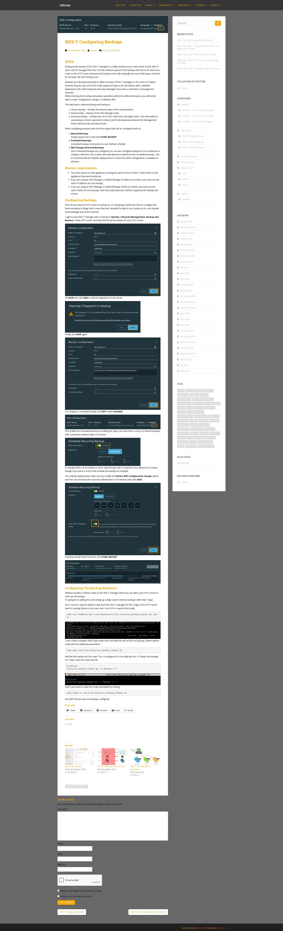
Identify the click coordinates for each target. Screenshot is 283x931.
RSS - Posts (182, 482)
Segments (183, 433)
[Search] (218, 23)
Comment (63, 809)
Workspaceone (205, 446)
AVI (198, 390)
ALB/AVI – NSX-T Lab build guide (197, 110)
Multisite (213, 416)
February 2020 (187, 330)
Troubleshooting (189, 156)
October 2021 (186, 261)
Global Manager (211, 403)
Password (183, 429)
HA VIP (199, 407)
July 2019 (184, 365)
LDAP (181, 412)
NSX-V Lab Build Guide (193, 147)
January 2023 (186, 221)
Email (60, 854)
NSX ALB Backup (73, 766)
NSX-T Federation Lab (192, 136)
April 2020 (185, 324)
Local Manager (185, 416)
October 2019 (186, 347)
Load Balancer (195, 412)
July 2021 (184, 267)
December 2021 (188, 250)
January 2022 (186, 244)
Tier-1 (181, 437)
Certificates (184, 399)
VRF (181, 446)
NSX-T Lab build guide (192, 141)
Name (61, 843)
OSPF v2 (204, 425)
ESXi (210, 399)
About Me (120, 5)
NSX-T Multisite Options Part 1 (112, 766)
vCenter (186, 199)
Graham (93, 50)
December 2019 (188, 336)
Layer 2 (210, 407)
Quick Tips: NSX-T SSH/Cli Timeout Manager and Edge (198, 61)
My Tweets (182, 88)
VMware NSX (165, 5)
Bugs (204, 395)
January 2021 (186, 290)
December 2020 (188, 296)
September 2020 (188, 307)
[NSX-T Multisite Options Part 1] (112, 756)
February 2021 (187, 284)
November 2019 (188, 342)
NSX (184, 173)
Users (211, 437)
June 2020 (185, 313)
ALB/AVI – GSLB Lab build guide (197, 121)
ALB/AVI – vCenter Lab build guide (198, 115)
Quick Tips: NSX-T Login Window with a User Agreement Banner (198, 47)
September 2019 (188, 353)
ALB (189, 390)
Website (61, 864)
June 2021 (185, 273)
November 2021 (188, 256)
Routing (209, 429)
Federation (184, 403)
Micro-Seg (200, 416)
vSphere (200, 5)
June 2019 (185, 370)
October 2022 (186, 233)
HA (189, 407)
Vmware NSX (205, 442)
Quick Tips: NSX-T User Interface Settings (196, 54)
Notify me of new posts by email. (76, 896)
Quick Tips (197, 429)
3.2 (180, 390)
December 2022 (188, 227)
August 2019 (186, 359)
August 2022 (186, 238)
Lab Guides (183, 5)
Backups (69, 786)
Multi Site (183, 420)
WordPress (221, 928)
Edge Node (198, 399)
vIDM (193, 442)
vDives (65, 5)
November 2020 (188, 302)
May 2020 (185, 319)
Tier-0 (215, 433)
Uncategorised (188, 162)
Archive (214, 5)
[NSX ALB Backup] (79, 756)
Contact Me (135, 5)
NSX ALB (182, 425)
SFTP (85, 786)
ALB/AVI (148, 5)
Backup (208, 390)
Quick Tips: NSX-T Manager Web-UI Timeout (198, 68)
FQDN (197, 403)
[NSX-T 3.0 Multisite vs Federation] (144, 756)
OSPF (193, 425)
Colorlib (202, 928)
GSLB (181, 407)
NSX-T (105, 50)
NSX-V (185, 185)
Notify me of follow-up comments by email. (81, 890)
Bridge (194, 395)
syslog (204, 433)
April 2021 (185, 279)
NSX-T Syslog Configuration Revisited (195, 40)
